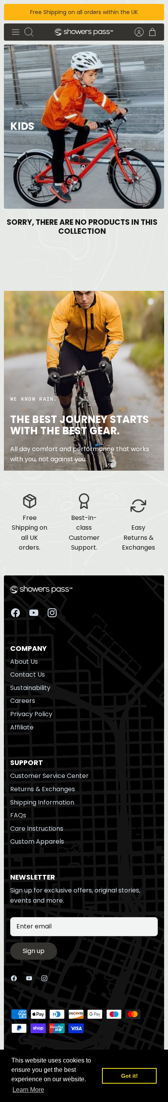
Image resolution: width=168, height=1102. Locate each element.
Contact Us (27, 674)
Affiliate (22, 727)
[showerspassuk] (84, 32)
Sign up (34, 950)
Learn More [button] (28, 1089)
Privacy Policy (31, 714)
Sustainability (30, 687)
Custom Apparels (37, 841)
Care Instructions (36, 828)
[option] (84, 127)
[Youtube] (34, 612)
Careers (22, 700)
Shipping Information (42, 802)
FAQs (18, 815)
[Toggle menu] (15, 32)
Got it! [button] (129, 1076)
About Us (24, 661)
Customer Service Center (49, 775)
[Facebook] (15, 612)
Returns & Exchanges (42, 789)
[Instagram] (52, 612)
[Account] (135, 32)
